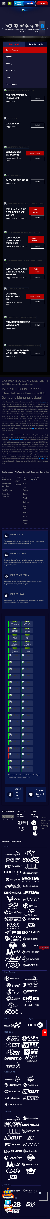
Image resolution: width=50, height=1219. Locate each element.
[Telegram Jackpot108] (43, 1196)
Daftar (42, 3)
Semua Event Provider (36, 44)
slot (33, 428)
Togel (10, 29)
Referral (18, 485)
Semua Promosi (14, 44)
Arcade (26, 29)
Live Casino (10, 70)
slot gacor (43, 402)
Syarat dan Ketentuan (5, 495)
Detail (37, 98)
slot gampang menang (16, 440)
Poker (31, 29)
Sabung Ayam (36, 31)
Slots (8, 77)
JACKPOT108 (43, 459)
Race (6, 29)
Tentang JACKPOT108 (6, 478)
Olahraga (16, 29)
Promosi (42, 29)
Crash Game (22, 31)
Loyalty (17, 481)
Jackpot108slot (36, 479)
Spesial (9, 57)
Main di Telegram (19, 3)
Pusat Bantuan (7, 490)
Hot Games (25, 478)
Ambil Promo (35, 153)
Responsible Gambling (6, 484)
